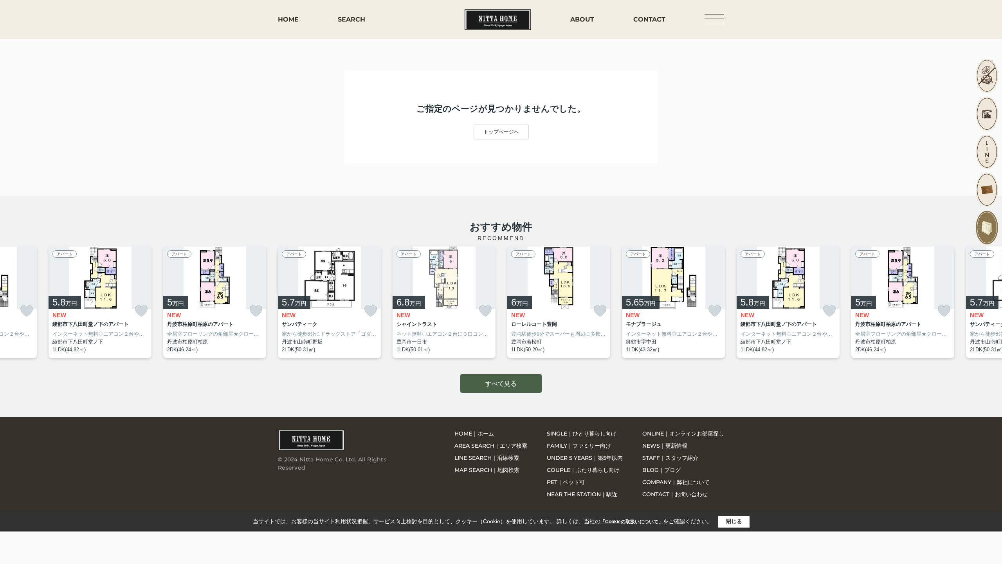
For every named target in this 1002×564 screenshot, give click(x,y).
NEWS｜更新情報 (664, 445)
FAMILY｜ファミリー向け (579, 445)
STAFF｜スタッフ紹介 (670, 457)
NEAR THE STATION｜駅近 (582, 494)
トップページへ (501, 132)
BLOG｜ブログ (661, 470)
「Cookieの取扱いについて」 (631, 521)
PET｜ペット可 (566, 482)
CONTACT (649, 19)
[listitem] (329, 302)
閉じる (734, 521)
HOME (288, 19)
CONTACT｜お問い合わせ (675, 494)
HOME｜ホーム (474, 433)
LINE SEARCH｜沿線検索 (486, 457)
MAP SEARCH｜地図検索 (486, 470)
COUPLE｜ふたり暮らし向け (583, 470)
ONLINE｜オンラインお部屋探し (683, 433)
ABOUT (582, 19)
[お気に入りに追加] (26, 311)
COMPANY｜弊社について (676, 482)
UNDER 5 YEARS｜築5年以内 (585, 457)
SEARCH (351, 19)
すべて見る (501, 383)
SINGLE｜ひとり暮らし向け (581, 433)
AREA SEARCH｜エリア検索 (490, 445)
